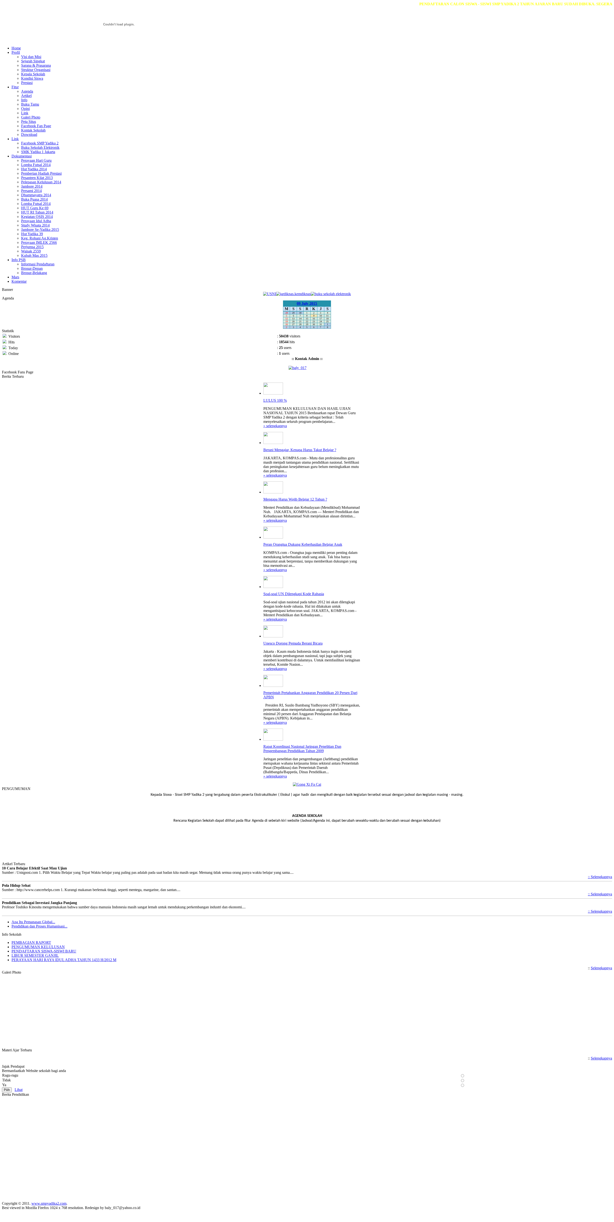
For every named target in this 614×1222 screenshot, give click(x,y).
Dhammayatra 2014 (36, 195)
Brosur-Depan (32, 268)
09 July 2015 (307, 303)
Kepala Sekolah (33, 74)
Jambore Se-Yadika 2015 (40, 230)
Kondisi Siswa (32, 78)
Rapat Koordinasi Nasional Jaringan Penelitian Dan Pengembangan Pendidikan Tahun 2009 (302, 748)
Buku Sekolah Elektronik (40, 147)
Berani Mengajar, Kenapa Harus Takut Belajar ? (299, 450)
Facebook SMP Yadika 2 (40, 143)
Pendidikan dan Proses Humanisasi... (39, 926)
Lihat (19, 1090)
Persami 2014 (31, 191)
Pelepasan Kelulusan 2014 (41, 182)
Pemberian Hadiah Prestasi (41, 173)
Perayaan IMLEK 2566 (39, 242)
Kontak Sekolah (33, 130)
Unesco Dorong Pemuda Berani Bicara (293, 643)
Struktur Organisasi (35, 70)
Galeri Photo (30, 117)
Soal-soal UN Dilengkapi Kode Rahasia (293, 594)
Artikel (26, 96)
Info (24, 100)
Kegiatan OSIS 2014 (37, 217)
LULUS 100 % (275, 400)
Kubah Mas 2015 (34, 255)
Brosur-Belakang (34, 273)
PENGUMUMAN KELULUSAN (38, 947)
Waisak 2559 (31, 251)
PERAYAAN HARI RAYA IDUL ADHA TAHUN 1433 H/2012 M (64, 960)
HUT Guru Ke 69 (34, 208)
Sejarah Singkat (33, 61)
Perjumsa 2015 (32, 247)
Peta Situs (28, 122)
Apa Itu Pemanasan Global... (33, 922)
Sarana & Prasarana (36, 65)
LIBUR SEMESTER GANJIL (35, 955)
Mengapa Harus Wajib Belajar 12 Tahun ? (295, 499)
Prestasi (27, 83)
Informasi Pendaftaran (37, 264)
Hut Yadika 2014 (34, 169)
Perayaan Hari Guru (36, 160)
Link (24, 113)
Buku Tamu (30, 104)
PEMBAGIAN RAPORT (31, 942)
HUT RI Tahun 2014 (37, 212)
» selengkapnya (275, 426)
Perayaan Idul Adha (36, 221)
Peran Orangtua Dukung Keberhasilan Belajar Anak (302, 544)
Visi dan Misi (31, 57)
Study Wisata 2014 (35, 225)
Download (29, 134)
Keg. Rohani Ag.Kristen (39, 238)
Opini (25, 109)
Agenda (27, 91)
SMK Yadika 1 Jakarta (38, 152)
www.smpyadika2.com (48, 1203)
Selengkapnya (601, 968)
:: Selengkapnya (600, 877)
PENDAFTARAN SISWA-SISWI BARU (44, 951)
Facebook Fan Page (36, 126)
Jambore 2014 (31, 186)
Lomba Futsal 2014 (36, 165)
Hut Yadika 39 (32, 234)
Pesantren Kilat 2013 (37, 178)
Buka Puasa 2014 (34, 199)
